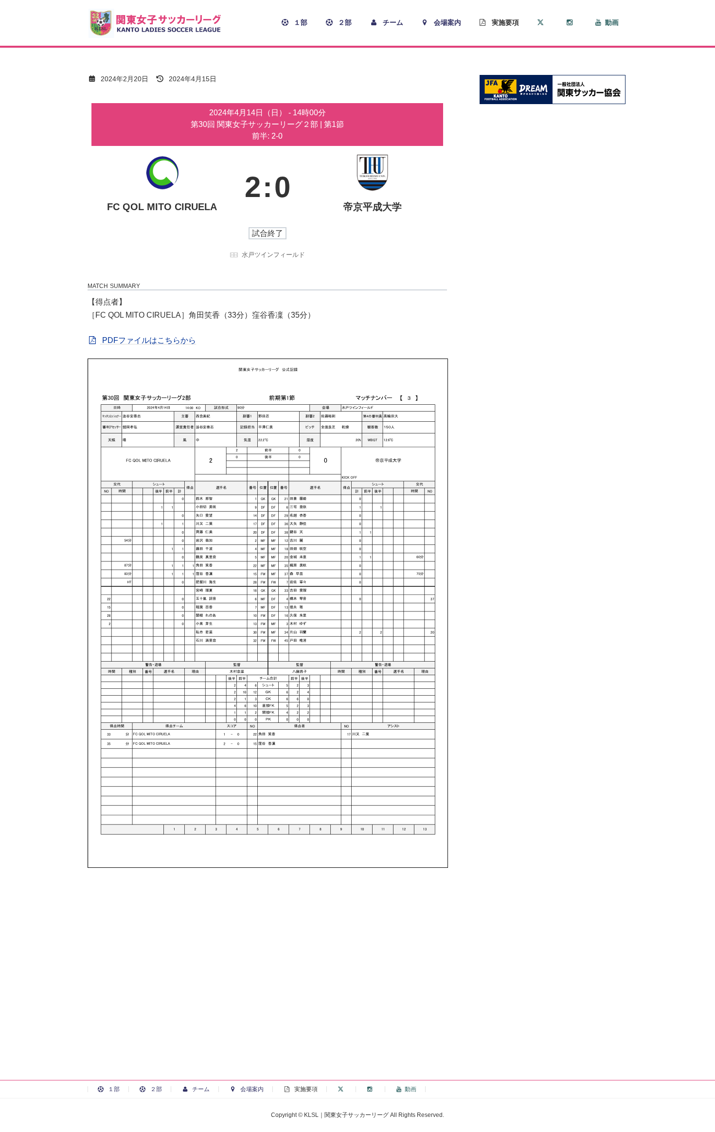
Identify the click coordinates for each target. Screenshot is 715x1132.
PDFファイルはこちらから (148, 340)
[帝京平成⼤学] (373, 187)
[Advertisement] (357, 994)
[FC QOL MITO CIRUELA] (162, 187)
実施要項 (305, 1089)
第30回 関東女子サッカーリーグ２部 (255, 124)
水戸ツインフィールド (273, 254)
